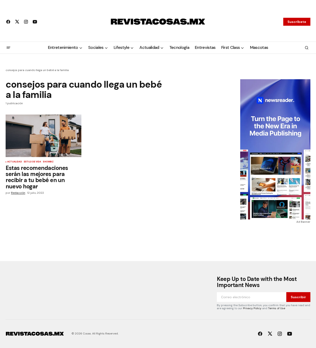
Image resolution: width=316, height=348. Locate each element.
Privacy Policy (252, 308)
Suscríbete (296, 22)
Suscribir (298, 297)
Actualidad (14, 162)
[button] (8, 47)
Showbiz (48, 162)
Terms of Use (276, 308)
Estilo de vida (32, 162)
